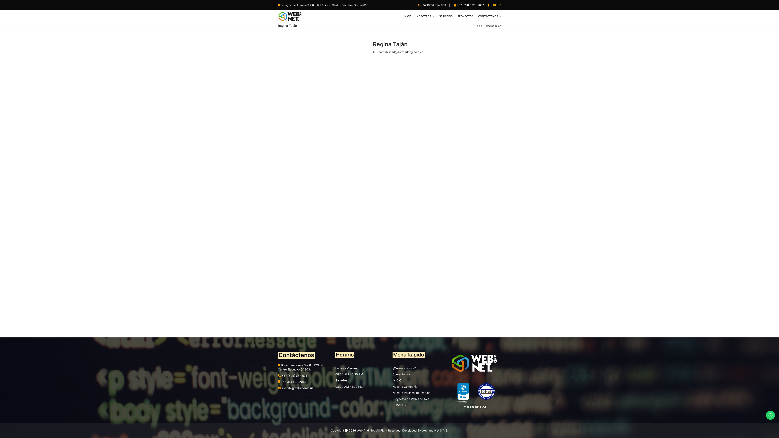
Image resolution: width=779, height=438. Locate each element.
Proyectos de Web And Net (411, 399)
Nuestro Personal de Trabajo (411, 392)
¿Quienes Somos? (404, 368)
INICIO (397, 380)
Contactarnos (401, 374)
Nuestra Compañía (405, 386)
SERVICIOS (400, 405)
